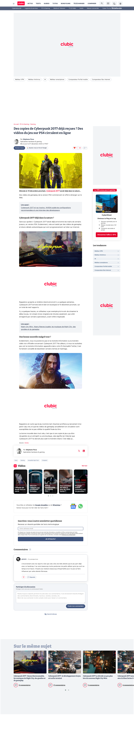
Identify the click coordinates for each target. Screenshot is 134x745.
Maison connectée (93, 8)
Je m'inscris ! (50, 539)
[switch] (114, 4)
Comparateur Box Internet (101, 79)
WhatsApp (56, 505)
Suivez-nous (19, 148)
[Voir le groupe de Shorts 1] (48, 496)
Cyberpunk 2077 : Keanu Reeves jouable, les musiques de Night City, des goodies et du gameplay (29, 678)
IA (45, 79)
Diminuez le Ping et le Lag (107, 218)
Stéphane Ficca (28, 139)
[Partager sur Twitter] (129, 735)
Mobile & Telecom (59, 8)
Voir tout (84, 465)
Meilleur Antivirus (34, 79)
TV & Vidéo (72, 8)
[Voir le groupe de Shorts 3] (53, 496)
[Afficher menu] (13, 3)
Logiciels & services (31, 8)
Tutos (55, 3)
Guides (46, 3)
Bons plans (65, 3)
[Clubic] (21, 3)
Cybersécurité (16, 8)
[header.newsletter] (108, 3)
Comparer (92, 3)
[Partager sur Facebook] (129, 729)
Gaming (33, 124)
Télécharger (78, 3)
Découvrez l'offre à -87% (106, 235)
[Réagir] (80, 148)
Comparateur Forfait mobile (78, 79)
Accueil (16, 124)
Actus (30, 3)
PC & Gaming (45, 8)
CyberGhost (107, 215)
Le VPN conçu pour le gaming (104, 190)
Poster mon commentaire (75, 606)
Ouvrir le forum (52, 614)
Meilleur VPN (19, 79)
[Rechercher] (102, 3)
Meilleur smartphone (57, 79)
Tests (38, 3)
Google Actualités (41, 505)
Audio (81, 8)
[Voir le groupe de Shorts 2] (51, 496)
